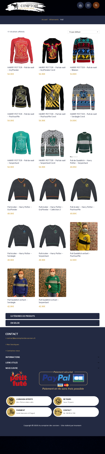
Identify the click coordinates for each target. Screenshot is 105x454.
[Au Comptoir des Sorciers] (26, 7)
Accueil (44, 19)
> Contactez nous (13, 351)
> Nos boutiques (12, 344)
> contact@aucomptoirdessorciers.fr (20, 338)
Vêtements (54, 19)
